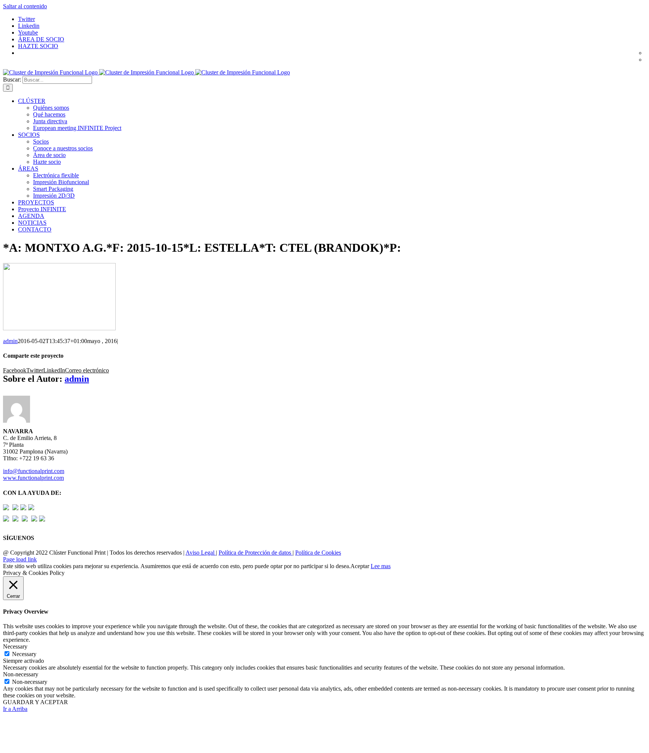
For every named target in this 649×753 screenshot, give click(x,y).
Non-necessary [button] (20, 674)
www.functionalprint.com (33, 478)
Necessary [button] (15, 646)
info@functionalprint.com (33, 471)
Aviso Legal (201, 552)
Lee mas (381, 566)
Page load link (20, 559)
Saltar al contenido (25, 6)
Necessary (24, 654)
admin (10, 341)
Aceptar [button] (359, 566)
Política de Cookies (318, 552)
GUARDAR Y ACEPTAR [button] (35, 702)
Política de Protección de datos (256, 552)
